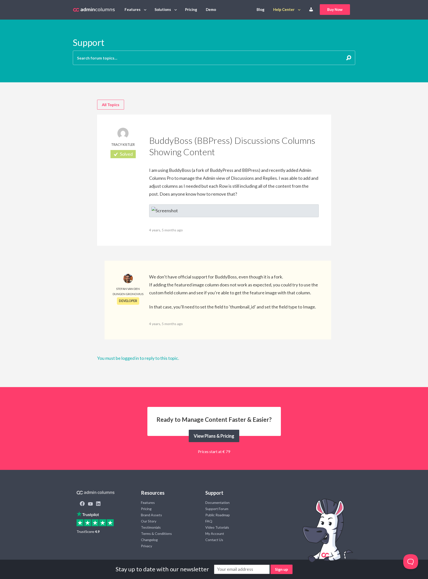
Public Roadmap (217, 515)
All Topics (110, 104)
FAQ (208, 521)
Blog (261, 9)
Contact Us (214, 540)
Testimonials (151, 527)
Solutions (163, 9)
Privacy (146, 546)
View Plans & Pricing (214, 436)
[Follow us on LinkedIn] (98, 504)
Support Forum (216, 509)
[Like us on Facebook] (82, 504)
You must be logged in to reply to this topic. (138, 358)
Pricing (191, 9)
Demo (211, 9)
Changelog (149, 540)
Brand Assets (151, 515)
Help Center (283, 9)
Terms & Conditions (156, 533)
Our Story (148, 521)
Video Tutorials (217, 527)
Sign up (281, 569)
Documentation (217, 502)
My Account (214, 533)
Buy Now (335, 9)
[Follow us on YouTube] (90, 504)
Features (132, 9)
